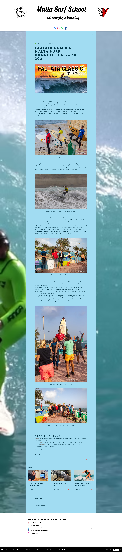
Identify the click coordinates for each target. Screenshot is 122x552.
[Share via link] (46, 454)
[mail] (28, 528)
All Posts (30, 34)
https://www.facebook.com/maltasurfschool (40, 530)
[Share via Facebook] (35, 454)
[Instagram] (58, 28)
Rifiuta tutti (108, 549)
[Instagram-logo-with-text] (28, 532)
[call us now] (66, 28)
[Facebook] (54, 28)
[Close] (120, 550)
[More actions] (86, 44)
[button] (92, 34)
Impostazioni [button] (101, 549)
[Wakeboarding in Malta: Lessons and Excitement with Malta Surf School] (84, 475)
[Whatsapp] (62, 28)
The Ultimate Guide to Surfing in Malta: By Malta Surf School (36, 484)
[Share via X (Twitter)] (39, 454)
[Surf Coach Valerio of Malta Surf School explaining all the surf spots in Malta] (38, 475)
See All (92, 467)
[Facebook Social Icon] (28, 530)
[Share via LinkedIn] (42, 454)
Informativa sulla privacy (61, 549)
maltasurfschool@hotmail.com (37, 528)
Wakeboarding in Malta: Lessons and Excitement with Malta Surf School (83, 484)
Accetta (115, 549)
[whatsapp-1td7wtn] (28, 525)
